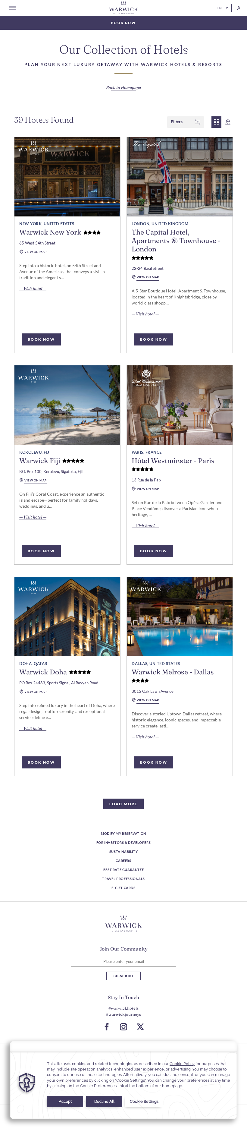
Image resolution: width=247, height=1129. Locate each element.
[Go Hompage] (123, 8)
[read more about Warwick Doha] (67, 616)
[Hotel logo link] (123, 924)
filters (177, 122)
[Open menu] (12, 8)
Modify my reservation (123, 833)
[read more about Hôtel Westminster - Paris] (180, 405)
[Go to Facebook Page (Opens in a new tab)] (106, 1026)
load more (123, 804)
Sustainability (123, 851)
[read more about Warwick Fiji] (67, 405)
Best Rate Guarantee (123, 870)
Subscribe (123, 976)
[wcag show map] (228, 122)
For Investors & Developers (123, 842)
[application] (123, 1080)
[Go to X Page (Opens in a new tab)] (140, 1026)
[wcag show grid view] (216, 122)
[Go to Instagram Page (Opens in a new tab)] (123, 1026)
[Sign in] (236, 8)
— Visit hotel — (32, 288)
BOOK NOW (41, 339)
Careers (123, 861)
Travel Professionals (123, 879)
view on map (35, 252)
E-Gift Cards (123, 888)
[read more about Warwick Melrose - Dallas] (180, 616)
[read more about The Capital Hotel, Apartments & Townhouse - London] (180, 176)
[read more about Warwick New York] (67, 176)
